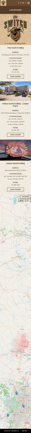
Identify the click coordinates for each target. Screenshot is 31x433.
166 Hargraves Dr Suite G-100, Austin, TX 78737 (15, 55)
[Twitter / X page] (25, 3)
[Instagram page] (18, 3)
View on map (14, 77)
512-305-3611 (15, 130)
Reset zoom (24, 200)
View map (25, 196)
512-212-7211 (16, 72)
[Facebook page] (21, 3)
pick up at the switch (11, 431)
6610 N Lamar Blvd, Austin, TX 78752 (15, 170)
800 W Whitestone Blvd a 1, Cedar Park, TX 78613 (15, 113)
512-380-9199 (15, 185)
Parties (24, 431)
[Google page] (23, 3)
